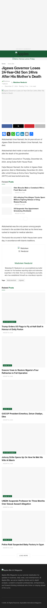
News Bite (11, 64)
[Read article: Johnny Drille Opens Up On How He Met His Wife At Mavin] (23, 439)
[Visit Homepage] (23, 54)
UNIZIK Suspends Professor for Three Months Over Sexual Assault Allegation (23, 502)
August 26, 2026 (20, 192)
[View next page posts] (25, 218)
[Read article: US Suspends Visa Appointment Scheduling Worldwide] (7, 211)
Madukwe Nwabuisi (20, 82)
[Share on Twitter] (18, 126)
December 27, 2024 (11, 86)
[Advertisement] (23, 23)
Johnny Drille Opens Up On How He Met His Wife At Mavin (22, 459)
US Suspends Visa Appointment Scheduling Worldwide (26, 209)
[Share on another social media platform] (40, 126)
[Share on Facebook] (7, 126)
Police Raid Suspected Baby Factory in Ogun (23, 544)
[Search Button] (44, 53)
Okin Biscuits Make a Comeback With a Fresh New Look (29, 189)
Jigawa (21, 280)
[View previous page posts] (21, 218)
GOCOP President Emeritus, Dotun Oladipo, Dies (22, 415)
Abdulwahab (11, 280)
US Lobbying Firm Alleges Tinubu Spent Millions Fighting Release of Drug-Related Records (29, 199)
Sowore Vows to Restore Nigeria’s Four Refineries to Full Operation (20, 371)
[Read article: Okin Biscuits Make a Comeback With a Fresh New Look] (7, 190)
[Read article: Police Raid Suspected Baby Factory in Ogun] (23, 526)
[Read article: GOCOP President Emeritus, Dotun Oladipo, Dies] (23, 395)
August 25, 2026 (8, 463)
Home (3, 64)
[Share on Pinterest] (29, 126)
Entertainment (10, 322)
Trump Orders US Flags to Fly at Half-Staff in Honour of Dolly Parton (22, 328)
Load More (23, 555)
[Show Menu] (3, 53)
